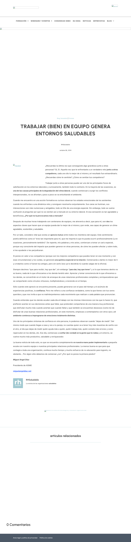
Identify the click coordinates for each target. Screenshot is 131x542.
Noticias (87, 21)
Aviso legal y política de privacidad (25, 538)
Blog (109, 21)
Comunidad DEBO (62, 21)
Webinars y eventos (40, 21)
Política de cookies (46, 538)
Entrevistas (99, 21)
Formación (21, 21)
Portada (71, 118)
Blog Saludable (62, 118)
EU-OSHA (77, 21)
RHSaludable (15, 458)
